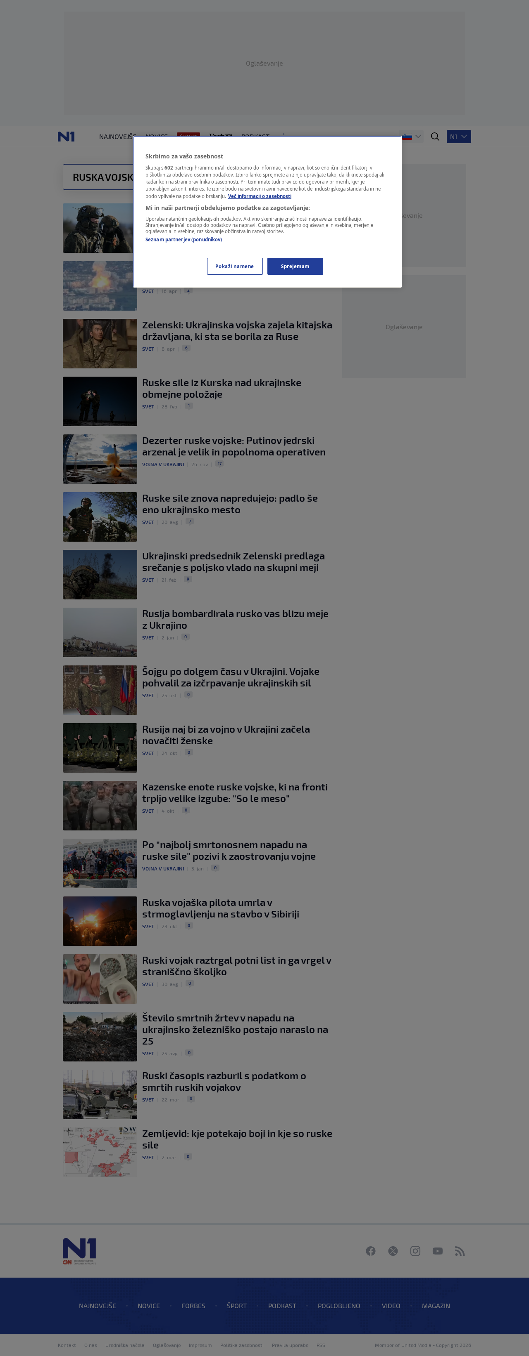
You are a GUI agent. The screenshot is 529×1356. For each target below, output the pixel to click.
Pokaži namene (234, 266)
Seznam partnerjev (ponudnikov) (183, 239)
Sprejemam (295, 266)
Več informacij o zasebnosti (259, 196)
